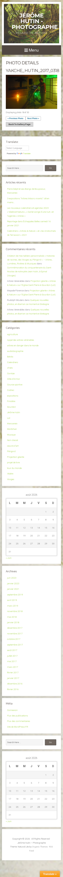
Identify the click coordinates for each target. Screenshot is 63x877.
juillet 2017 (12, 656)
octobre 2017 (13, 639)
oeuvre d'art (13, 445)
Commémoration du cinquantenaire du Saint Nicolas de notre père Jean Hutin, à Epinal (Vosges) (29, 271)
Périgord (11, 451)
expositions (12, 395)
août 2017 (12, 650)
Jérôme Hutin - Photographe (35, 21)
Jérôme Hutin (13, 412)
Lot (8, 418)
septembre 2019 (15, 594)
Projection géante (15, 457)
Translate (27, 153)
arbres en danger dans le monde (22, 345)
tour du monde (14, 468)
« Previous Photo (15, 118)
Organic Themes (40, 846)
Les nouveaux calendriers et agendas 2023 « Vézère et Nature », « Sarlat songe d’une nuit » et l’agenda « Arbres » (30, 212)
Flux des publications (17, 715)
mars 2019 (12, 605)
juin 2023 (11, 577)
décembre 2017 (14, 628)
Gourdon (11, 407)
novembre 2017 (15, 633)
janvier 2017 (13, 678)
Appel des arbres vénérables (20, 340)
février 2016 (13, 689)
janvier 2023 (13, 583)
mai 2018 (12, 617)
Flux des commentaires (18, 721)
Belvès (10, 356)
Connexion (12, 710)
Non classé (12, 440)
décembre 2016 (14, 683)
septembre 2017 (15, 644)
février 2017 (13, 672)
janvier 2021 (13, 589)
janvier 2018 (13, 622)
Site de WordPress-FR (17, 726)
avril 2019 (12, 600)
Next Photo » (33, 118)
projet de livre (13, 462)
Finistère (11, 401)
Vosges (10, 479)
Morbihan (12, 429)
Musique (11, 434)
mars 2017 (12, 667)
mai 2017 (12, 661)
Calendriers (12, 362)
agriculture (12, 334)
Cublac (10, 390)
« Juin (8, 558)
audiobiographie (15, 351)
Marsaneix (12, 423)
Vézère (10, 473)
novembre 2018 (15, 611)
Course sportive (14, 384)
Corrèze (11, 373)
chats (10, 367)
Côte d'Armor (13, 379)
